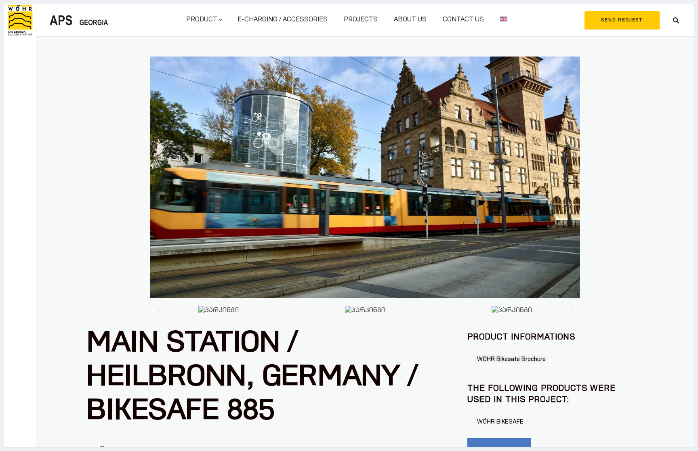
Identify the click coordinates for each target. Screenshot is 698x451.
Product (201, 20)
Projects (361, 20)
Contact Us (463, 20)
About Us (410, 20)
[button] (159, 311)
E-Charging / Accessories (283, 20)
